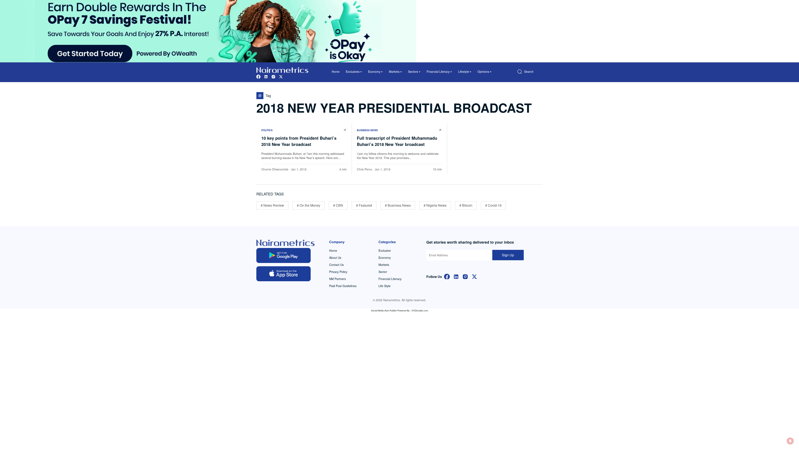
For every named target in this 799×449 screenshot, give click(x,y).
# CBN (338, 205)
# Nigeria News (435, 205)
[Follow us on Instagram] (273, 76)
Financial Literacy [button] (438, 71)
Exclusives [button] (353, 71)
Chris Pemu (364, 169)
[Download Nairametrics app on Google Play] (283, 255)
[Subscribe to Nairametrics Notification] (790, 441)
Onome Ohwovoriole (274, 169)
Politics (267, 130)
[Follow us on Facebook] (258, 76)
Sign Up (508, 255)
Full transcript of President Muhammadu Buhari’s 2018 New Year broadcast (397, 141)
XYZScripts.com (420, 310)
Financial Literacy (390, 279)
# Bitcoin (465, 205)
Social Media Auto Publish (384, 310)
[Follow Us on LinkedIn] (456, 276)
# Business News (398, 205)
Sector (382, 272)
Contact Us (336, 265)
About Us (335, 257)
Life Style (384, 286)
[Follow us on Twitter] (281, 76)
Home (336, 71)
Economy (384, 257)
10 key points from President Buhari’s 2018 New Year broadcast (298, 141)
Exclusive (384, 250)
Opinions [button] (483, 71)
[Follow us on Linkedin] (266, 76)
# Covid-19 (493, 205)
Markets (383, 265)
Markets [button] (394, 71)
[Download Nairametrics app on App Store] (283, 273)
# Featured (364, 205)
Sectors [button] (413, 71)
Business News (367, 130)
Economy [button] (374, 71)
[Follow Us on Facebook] (447, 276)
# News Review (272, 205)
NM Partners (337, 279)
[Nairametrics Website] (282, 69)
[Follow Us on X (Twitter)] (474, 276)
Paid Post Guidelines (342, 286)
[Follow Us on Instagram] (465, 276)
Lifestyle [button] (463, 71)
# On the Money (308, 205)
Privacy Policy (338, 272)
